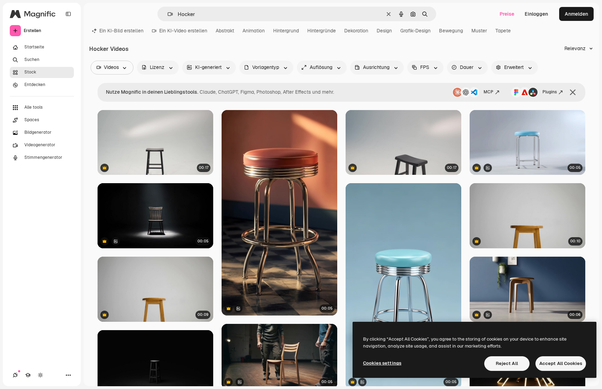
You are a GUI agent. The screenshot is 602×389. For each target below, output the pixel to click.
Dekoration (356, 31)
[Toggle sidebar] (68, 14)
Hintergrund (286, 31)
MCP (488, 92)
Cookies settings (382, 363)
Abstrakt (225, 31)
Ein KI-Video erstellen (183, 31)
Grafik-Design (415, 31)
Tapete (503, 31)
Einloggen (536, 14)
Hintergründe (321, 31)
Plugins (549, 92)
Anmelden (576, 14)
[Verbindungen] (15, 375)
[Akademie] (27, 375)
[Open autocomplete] (167, 14)
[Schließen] (573, 92)
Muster (479, 31)
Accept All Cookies (560, 363)
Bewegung (451, 31)
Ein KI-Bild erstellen (121, 31)
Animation (253, 31)
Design (384, 31)
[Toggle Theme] (40, 375)
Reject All (507, 363)
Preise (507, 14)
